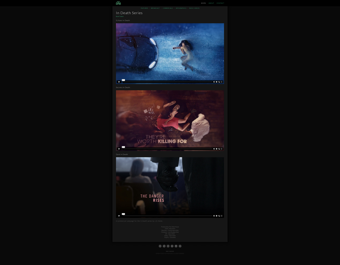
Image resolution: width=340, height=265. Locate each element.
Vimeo (168, 246)
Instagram (176, 246)
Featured (144, 8)
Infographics (181, 8)
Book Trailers (120, 16)
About (211, 3)
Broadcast (155, 8)
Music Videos (194, 8)
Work (203, 3)
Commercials (168, 8)
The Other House (127, 3)
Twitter (164, 246)
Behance (172, 246)
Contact (220, 3)
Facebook (160, 246)
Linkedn (180, 246)
